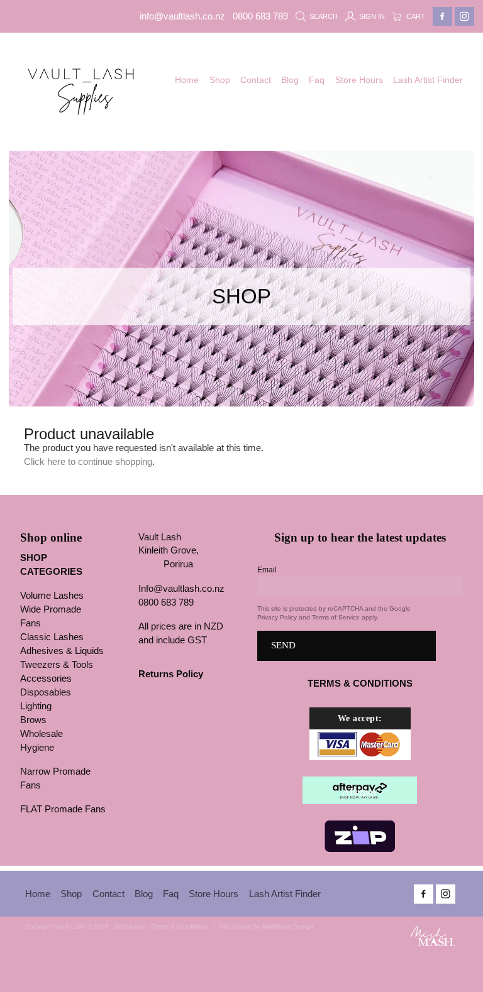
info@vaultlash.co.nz (182, 16)
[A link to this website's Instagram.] (464, 16)
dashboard (130, 926)
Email (267, 570)
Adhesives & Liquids (62, 651)
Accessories (46, 678)
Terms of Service (336, 617)
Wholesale (41, 734)
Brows (33, 720)
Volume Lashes (52, 596)
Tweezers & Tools (56, 665)
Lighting (36, 706)
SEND (283, 645)
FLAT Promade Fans (63, 809)
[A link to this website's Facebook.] (442, 16)
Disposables (45, 692)
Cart (414, 16)
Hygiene (37, 748)
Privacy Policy (277, 617)
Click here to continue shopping (88, 462)
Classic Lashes (52, 637)
